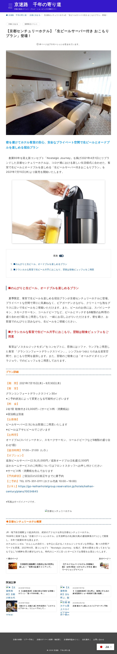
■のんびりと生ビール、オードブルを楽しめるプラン (40, 264)
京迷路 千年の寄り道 (37, 4)
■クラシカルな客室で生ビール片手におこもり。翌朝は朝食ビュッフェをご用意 (53, 269)
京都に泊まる (13, 24)
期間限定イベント (31, 24)
